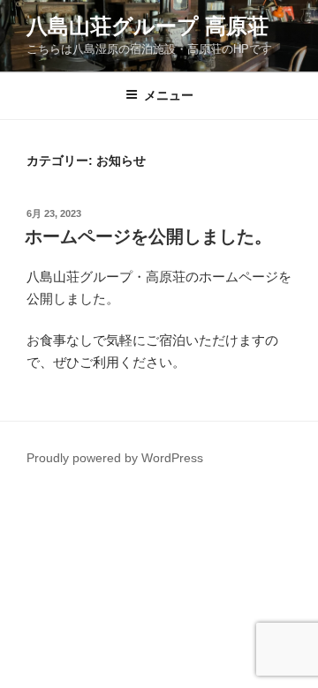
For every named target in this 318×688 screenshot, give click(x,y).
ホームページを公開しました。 (148, 236)
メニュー (168, 95)
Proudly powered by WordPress (114, 458)
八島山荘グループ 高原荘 (147, 26)
